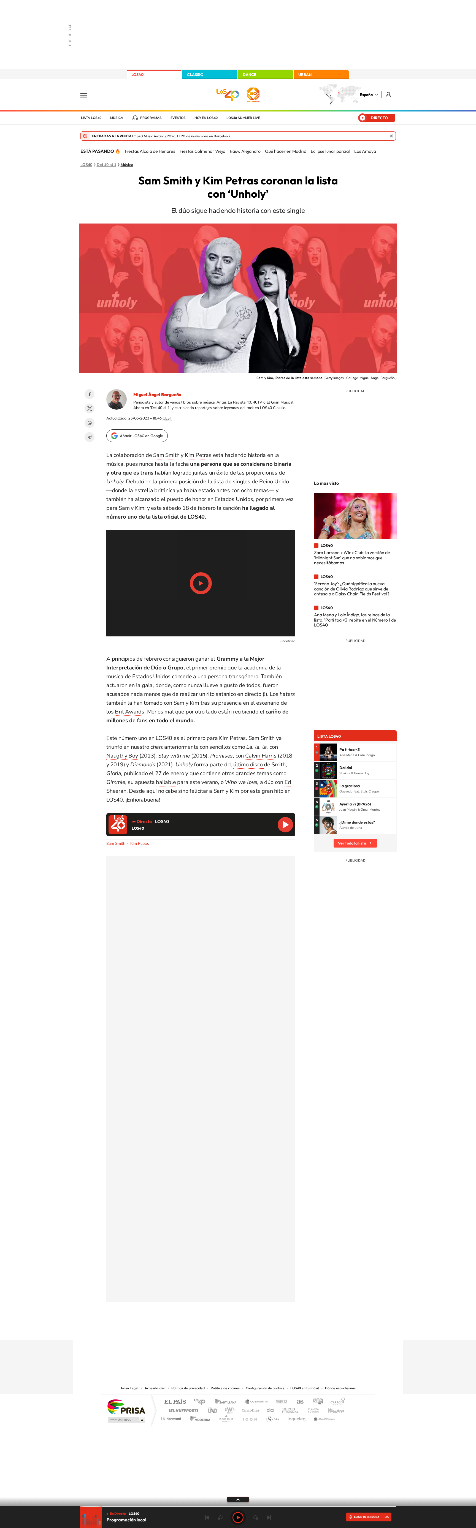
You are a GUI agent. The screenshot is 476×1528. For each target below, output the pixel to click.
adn (316, 1402)
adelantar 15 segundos (255, 1517)
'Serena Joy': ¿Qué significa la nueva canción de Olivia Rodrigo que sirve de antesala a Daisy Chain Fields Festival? (352, 589)
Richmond (172, 1417)
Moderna (198, 1417)
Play (238, 1517)
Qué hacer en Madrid (285, 151)
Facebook (89, 394)
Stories (271, 1329)
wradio (229, 1409)
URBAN (305, 74)
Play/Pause (201, 583)
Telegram (89, 437)
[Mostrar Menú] (87, 94)
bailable (166, 782)
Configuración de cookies (265, 1388)
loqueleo (297, 1417)
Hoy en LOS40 (206, 118)
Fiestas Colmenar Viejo (202, 151)
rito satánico (221, 694)
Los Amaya (365, 151)
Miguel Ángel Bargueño (157, 394)
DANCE (249, 74)
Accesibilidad (155, 1388)
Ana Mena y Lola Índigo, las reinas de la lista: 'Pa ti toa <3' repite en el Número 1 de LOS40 (355, 620)
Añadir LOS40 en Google (141, 435)
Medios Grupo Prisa (126, 1420)
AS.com (297, 1402)
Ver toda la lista (352, 843)
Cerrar (391, 136)
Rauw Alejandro (245, 151)
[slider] (238, 1506)
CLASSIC (195, 74)
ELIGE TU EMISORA (366, 1517)
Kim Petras (198, 455)
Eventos (178, 118)
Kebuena (331, 1409)
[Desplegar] (238, 1499)
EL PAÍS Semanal (291, 1409)
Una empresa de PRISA (126, 1406)
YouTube (227, 1329)
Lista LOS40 (91, 118)
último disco (248, 764)
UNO (213, 1409)
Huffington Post (182, 1409)
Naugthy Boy (122, 755)
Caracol (336, 1402)
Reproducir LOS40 (285, 824)
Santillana (227, 1402)
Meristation (323, 1417)
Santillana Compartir (256, 1402)
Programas (151, 118)
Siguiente (269, 1517)
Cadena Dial (271, 1409)
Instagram (205, 1329)
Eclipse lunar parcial (330, 151)
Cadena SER (280, 1402)
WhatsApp (89, 423)
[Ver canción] (328, 752)
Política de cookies (225, 1388)
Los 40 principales (201, 1402)
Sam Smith (165, 455)
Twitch (260, 1329)
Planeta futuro (311, 1409)
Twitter (89, 408)
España (366, 94)
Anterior (207, 1517)
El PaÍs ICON (250, 1417)
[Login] (389, 94)
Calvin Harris (260, 755)
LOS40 (137, 74)
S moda (272, 1417)
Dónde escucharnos (340, 1388)
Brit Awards (129, 711)
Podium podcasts (226, 1417)
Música (116, 118)
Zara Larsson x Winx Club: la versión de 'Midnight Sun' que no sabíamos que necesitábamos (352, 557)
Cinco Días (249, 1409)
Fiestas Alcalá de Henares (150, 151)
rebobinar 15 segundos (220, 1517)
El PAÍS (175, 1402)
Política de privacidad (188, 1388)
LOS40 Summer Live (243, 118)
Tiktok (216, 1329)
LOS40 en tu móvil (304, 1388)
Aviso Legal (129, 1388)
